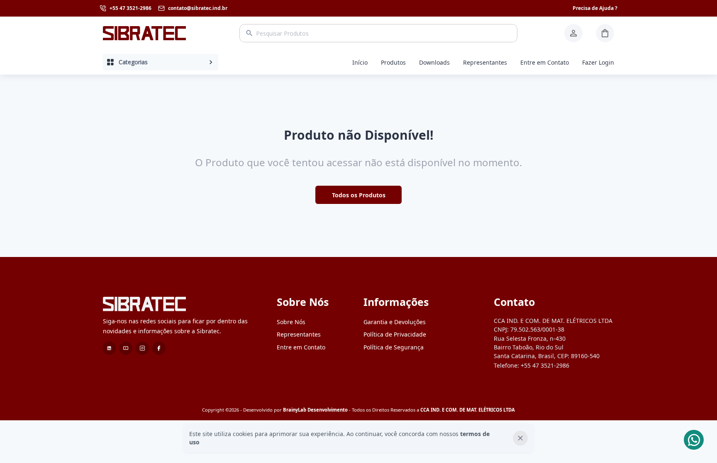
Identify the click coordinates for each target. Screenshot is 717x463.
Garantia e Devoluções (394, 322)
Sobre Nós (291, 322)
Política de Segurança (393, 347)
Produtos (393, 62)
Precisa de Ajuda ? (595, 8)
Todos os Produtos (358, 195)
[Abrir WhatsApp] (696, 442)
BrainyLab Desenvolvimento (315, 410)
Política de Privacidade (394, 334)
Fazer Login (598, 62)
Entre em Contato (544, 62)
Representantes (485, 62)
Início (360, 62)
